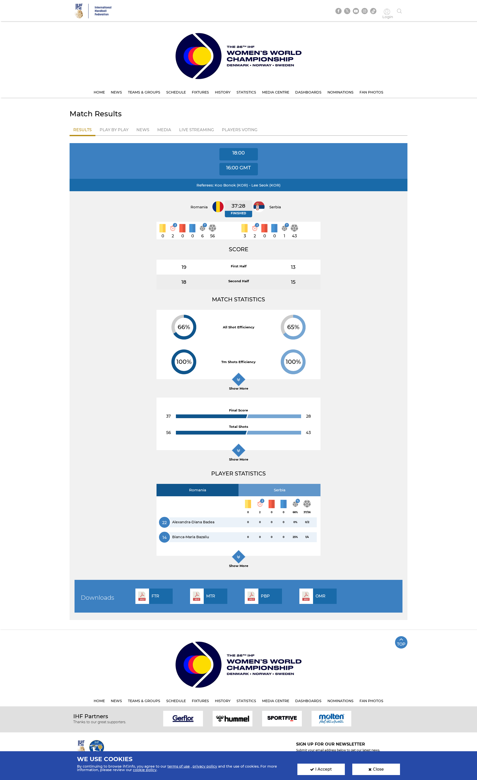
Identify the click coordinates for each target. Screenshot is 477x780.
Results (82, 129)
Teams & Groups (144, 92)
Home (99, 92)
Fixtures (200, 92)
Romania (197, 490)
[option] (183, 718)
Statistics (246, 92)
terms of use (178, 766)
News (116, 92)
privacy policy (205, 766)
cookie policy (145, 770)
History (223, 92)
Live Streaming (196, 129)
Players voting (239, 129)
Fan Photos (371, 92)
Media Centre (275, 92)
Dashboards (308, 92)
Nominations (340, 92)
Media (164, 129)
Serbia (279, 490)
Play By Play (114, 129)
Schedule (176, 92)
